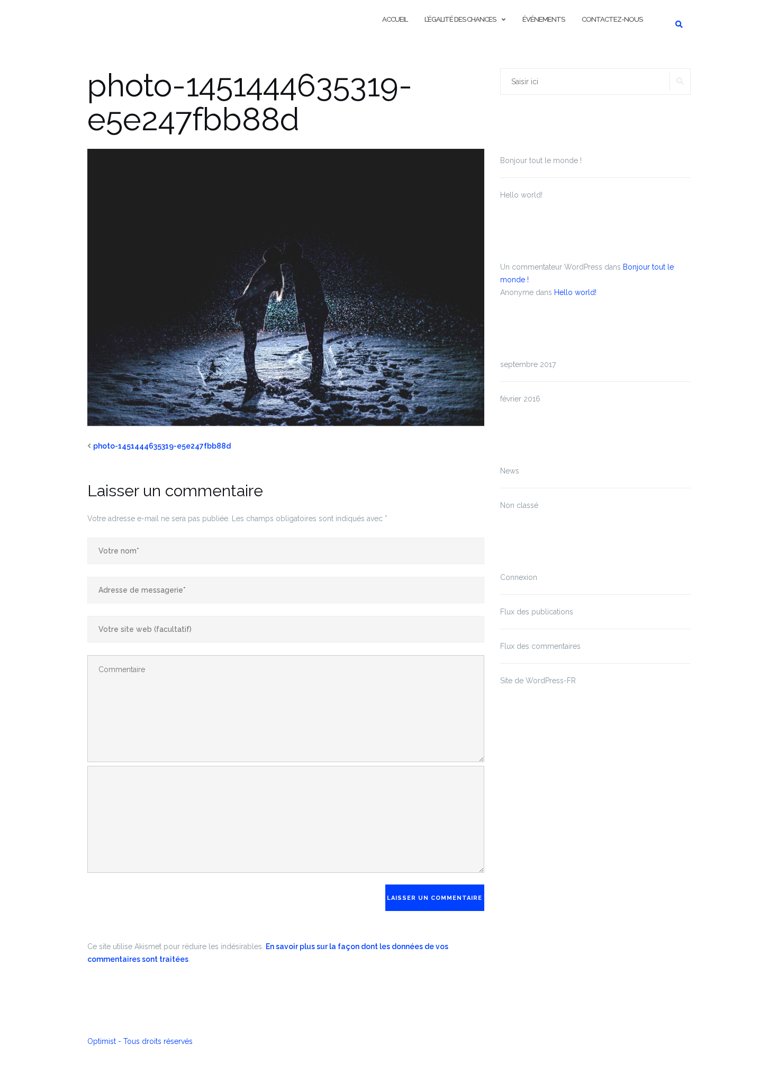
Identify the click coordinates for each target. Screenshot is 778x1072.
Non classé (519, 505)
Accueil (395, 19)
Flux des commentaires (540, 646)
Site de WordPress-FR (538, 680)
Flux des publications (536, 612)
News (509, 471)
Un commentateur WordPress (551, 267)
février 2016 (520, 399)
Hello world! (521, 195)
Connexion (518, 577)
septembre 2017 (528, 364)
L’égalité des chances (460, 19)
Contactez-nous (612, 19)
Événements (543, 19)
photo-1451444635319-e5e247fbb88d (162, 446)
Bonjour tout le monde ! (541, 160)
